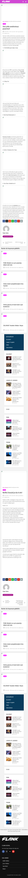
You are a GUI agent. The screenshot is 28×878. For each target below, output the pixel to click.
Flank (4, 23)
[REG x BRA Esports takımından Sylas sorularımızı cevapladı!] (8, 446)
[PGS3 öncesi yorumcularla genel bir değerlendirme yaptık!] (8, 428)
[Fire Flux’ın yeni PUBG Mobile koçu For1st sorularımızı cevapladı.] (8, 454)
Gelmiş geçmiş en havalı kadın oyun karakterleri (13, 305)
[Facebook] (3, 851)
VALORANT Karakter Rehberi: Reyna (13, 325)
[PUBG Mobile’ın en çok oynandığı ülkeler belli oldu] (14, 255)
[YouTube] (13, 851)
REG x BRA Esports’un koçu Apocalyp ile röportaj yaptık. (16, 462)
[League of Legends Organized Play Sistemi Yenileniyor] (8, 392)
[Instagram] (10, 851)
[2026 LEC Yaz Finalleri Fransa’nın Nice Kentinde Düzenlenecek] (8, 398)
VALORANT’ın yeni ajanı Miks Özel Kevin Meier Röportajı (16, 371)
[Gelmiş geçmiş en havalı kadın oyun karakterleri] (14, 297)
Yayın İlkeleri (5, 866)
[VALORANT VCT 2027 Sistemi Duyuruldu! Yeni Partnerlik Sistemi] (8, 358)
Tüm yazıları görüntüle (8, 236)
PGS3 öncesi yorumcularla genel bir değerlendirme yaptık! (17, 428)
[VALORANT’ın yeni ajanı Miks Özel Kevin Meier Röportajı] (8, 371)
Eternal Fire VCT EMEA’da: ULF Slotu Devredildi (16, 365)
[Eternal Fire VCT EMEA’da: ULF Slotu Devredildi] (8, 364)
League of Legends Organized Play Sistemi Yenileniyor (16, 392)
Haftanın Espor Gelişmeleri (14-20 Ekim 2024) (16, 421)
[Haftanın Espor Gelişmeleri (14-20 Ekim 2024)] (8, 421)
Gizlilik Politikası (6, 860)
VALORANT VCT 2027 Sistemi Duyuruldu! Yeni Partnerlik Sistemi (17, 358)
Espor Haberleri (5, 21)
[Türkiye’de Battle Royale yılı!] (8, 434)
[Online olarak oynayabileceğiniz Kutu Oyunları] (14, 276)
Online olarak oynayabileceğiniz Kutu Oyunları (13, 285)
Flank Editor (6, 31)
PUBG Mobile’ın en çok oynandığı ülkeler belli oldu (12, 264)
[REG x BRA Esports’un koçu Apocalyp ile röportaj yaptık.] (8, 462)
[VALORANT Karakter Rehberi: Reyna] (14, 318)
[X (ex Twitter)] (6, 851)
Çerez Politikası (6, 863)
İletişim (4, 868)
